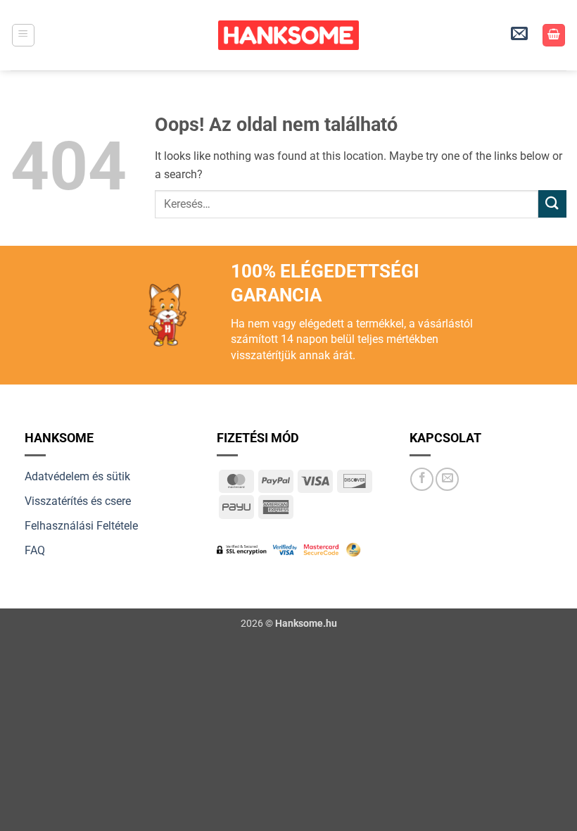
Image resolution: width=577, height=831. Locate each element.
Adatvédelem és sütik (77, 476)
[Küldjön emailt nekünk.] (447, 479)
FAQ (35, 550)
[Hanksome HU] (288, 35)
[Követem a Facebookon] (421, 479)
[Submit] (552, 204)
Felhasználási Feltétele (81, 525)
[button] (23, 35)
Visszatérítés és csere (78, 501)
